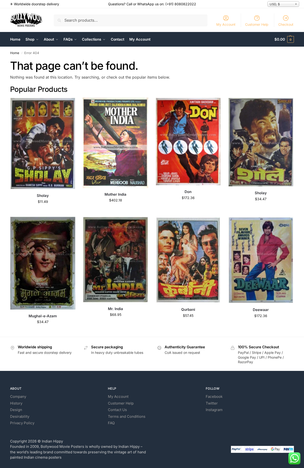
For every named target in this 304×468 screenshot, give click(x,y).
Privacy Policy (22, 423)
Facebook (214, 396)
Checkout (285, 24)
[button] (284, 39)
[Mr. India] (115, 260)
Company (18, 396)
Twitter (212, 403)
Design (16, 409)
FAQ (111, 423)
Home (14, 53)
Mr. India (115, 308)
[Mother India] (115, 143)
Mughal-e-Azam (43, 316)
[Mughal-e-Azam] (42, 263)
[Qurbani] (188, 260)
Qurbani (188, 309)
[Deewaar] (260, 260)
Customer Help (256, 24)
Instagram (214, 409)
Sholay (43, 195)
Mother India (115, 194)
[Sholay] (42, 143)
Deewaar (261, 309)
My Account (226, 24)
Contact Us (117, 409)
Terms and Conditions (126, 416)
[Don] (188, 142)
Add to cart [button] (43, 212)
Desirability (19, 416)
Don (188, 191)
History (16, 403)
